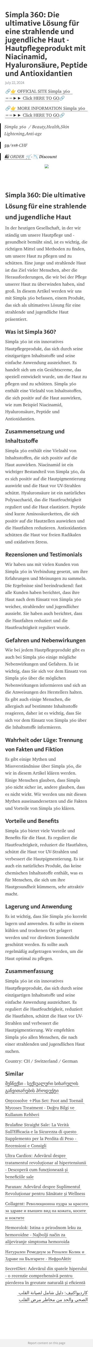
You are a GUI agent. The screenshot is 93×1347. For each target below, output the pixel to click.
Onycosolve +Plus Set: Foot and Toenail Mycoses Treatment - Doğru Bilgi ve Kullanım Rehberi (44, 1107)
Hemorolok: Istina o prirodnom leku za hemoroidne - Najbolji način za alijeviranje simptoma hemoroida (43, 1234)
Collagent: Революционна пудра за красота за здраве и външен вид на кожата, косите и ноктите (47, 1210)
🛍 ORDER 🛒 (17, 156)
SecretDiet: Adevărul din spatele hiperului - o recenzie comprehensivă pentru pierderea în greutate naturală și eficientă (46, 1275)
